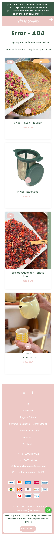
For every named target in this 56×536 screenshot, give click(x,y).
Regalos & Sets (28, 417)
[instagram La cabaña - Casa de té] (24, 393)
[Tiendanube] (28, 511)
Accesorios (28, 410)
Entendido (28, 528)
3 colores (28, 353)
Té (28, 403)
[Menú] (6, 21)
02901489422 (30, 459)
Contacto (28, 444)
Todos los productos (28, 430)
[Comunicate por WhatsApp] (48, 510)
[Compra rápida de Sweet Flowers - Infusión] (28, 111)
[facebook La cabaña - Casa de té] (32, 393)
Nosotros (28, 437)
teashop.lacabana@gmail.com (30, 466)
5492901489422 (30, 453)
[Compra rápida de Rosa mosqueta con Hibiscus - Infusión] (28, 261)
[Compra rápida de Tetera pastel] (28, 346)
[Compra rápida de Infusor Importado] (28, 180)
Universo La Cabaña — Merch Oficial (28, 423)
